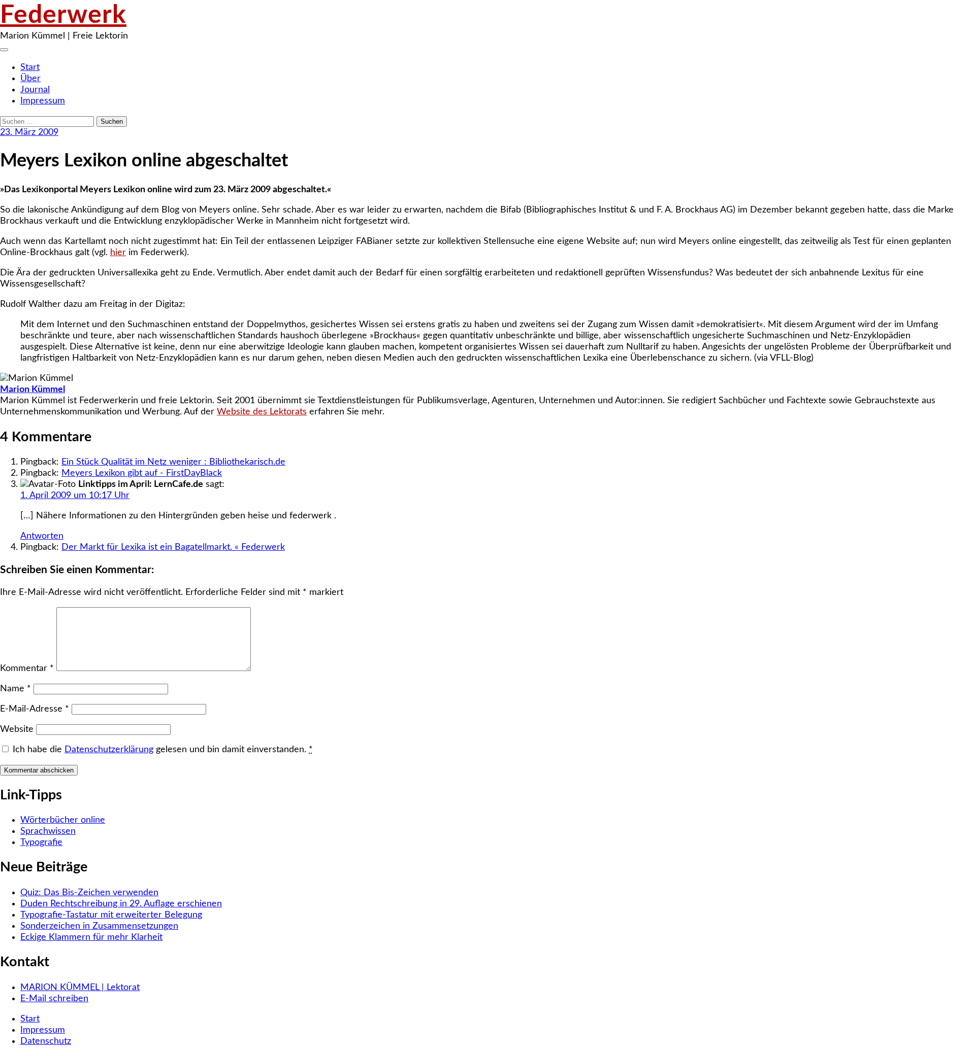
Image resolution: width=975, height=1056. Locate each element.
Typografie (41, 842)
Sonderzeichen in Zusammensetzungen (99, 926)
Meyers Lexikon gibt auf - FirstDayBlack (141, 473)
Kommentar (27, 668)
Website (17, 729)
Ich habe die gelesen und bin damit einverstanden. (163, 749)
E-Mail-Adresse (34, 709)
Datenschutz (45, 1041)
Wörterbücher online (62, 820)
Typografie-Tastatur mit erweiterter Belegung (111, 915)
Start (30, 67)
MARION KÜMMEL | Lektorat (80, 987)
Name (15, 688)
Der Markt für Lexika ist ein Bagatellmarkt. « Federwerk (173, 547)
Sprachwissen (48, 831)
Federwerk (63, 15)
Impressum (42, 100)
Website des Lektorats (262, 411)
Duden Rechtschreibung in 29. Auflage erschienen (121, 903)
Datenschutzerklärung (108, 749)
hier (118, 252)
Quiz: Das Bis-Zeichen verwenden (89, 892)
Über (30, 78)
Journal (35, 89)
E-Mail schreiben (54, 998)
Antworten (41, 536)
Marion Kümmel (32, 389)
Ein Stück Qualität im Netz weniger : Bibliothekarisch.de (173, 462)
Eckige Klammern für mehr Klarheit (91, 937)
